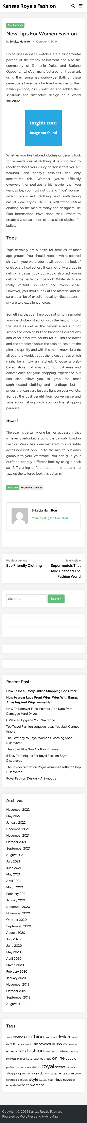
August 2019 (15, 1004)
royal (47, 1066)
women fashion (31, 487)
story (78, 1073)
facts (22, 1051)
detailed (74, 1037)
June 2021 (13, 868)
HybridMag (50, 1116)
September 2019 (18, 997)
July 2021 (13, 861)
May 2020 (13, 952)
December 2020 (18, 907)
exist (74, 1044)
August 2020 (15, 933)
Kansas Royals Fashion (29, 6)
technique (55, 1080)
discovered (42, 1044)
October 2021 (16, 842)
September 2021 (18, 848)
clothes (19, 1037)
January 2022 (16, 822)
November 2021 (17, 835)
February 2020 (16, 971)
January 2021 (15, 900)
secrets (70, 1067)
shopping (13, 1073)
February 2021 (16, 894)
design (63, 1036)
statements (57, 1073)
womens (37, 1085)
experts (12, 1051)
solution (43, 1073)
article (9, 1037)
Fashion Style (15, 25)
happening (71, 1051)
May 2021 (13, 874)
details (10, 1044)
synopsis (43, 1080)
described (51, 1037)
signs (24, 1073)
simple (32, 1073)
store (70, 1073)
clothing (35, 1036)
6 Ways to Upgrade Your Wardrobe (30, 720)
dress (57, 1043)
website (23, 1085)
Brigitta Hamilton (20, 41)
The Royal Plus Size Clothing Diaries (32, 749)
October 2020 (16, 920)
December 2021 (17, 829)
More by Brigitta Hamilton (50, 518)
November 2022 (18, 809)
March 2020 (15, 965)
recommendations (30, 1067)
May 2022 (13, 816)
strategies (12, 1080)
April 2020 (13, 958)
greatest (50, 1051)
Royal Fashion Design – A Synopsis (31, 778)
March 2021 (14, 887)
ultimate (11, 1085)
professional (12, 1067)
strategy (24, 1079)
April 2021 (13, 881)
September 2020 (18, 926)
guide (61, 1051)
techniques (69, 1079)
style (33, 1079)
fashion (35, 1050)
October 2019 (16, 991)
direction (29, 1044)
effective (67, 1044)
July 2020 (13, 939)
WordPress (27, 1116)
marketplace (29, 1058)
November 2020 (18, 913)
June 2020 (14, 946)
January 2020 (16, 978)
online (58, 1058)
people (71, 1058)
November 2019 (17, 984)
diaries (20, 1044)
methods (45, 1058)
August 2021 (15, 855)
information (12, 1058)
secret (60, 1067)
